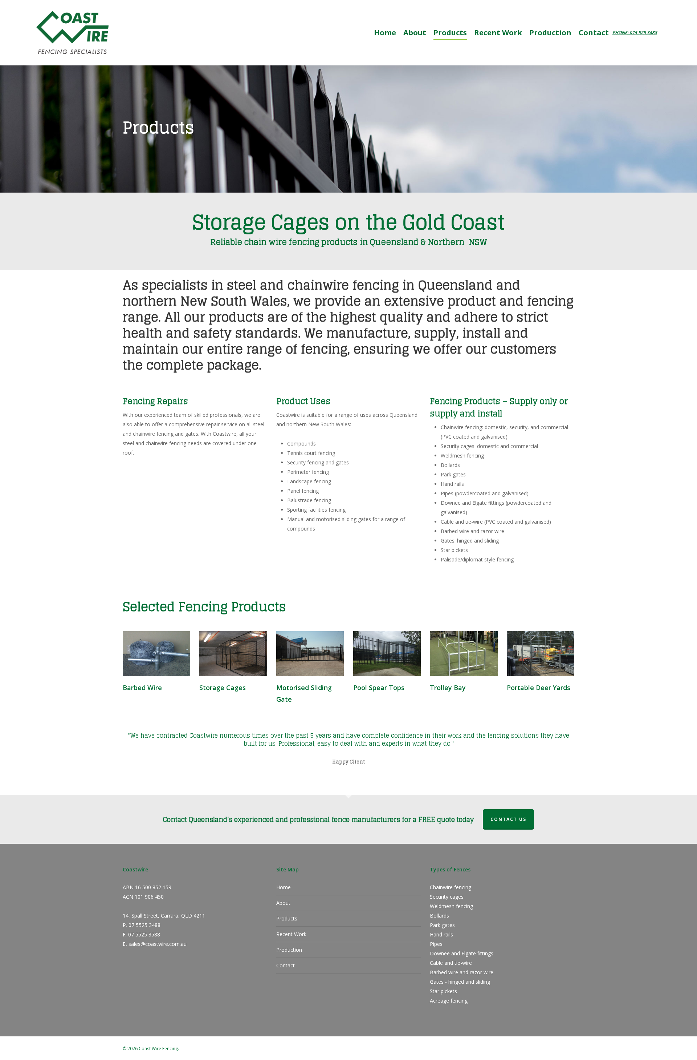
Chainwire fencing (450, 887)
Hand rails (441, 934)
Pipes (436, 943)
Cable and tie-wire (451, 962)
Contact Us (508, 819)
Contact (285, 965)
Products (286, 918)
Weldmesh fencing (451, 906)
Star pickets (443, 991)
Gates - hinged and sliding (460, 981)
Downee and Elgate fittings (461, 953)
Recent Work (291, 934)
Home (283, 887)
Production (289, 949)
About (283, 902)
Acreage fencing (449, 1000)
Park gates (442, 925)
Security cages (447, 896)
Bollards (439, 915)
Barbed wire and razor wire (461, 972)
